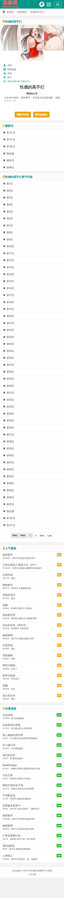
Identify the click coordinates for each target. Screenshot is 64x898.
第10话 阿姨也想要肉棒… (20, 848)
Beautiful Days (10, 765)
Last (50, 535)
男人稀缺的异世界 (13, 735)
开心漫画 (48, 870)
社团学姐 (8, 574)
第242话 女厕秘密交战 (21, 588)
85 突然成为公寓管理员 (21, 728)
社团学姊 (8, 645)
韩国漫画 (22, 12)
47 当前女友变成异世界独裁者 (23, 738)
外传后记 (15, 678)
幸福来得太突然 (11, 725)
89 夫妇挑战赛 (17, 718)
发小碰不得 (9, 745)
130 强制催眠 (17, 748)
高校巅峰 (8, 655)
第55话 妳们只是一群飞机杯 (22, 839)
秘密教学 (8, 554)
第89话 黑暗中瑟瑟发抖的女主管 (25, 768)
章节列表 (24, 114)
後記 (13, 578)
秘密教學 (8, 635)
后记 (13, 688)
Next (42, 535)
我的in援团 (9, 845)
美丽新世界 (9, 615)
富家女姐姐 (9, 675)
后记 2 (14, 668)
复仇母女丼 (9, 695)
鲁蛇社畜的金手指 (13, 785)
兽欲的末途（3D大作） (15, 625)
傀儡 (5, 605)
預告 (13, 658)
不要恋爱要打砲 (11, 835)
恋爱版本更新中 (11, 805)
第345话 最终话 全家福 (21, 608)
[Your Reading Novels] (49, 4)
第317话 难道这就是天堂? (23, 558)
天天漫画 (33, 870)
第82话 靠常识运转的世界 (22, 788)
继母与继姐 (9, 665)
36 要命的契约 (16, 758)
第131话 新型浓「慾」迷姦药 (24, 859)
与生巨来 (8, 775)
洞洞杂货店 (9, 594)
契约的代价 (9, 755)
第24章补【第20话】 (20, 628)
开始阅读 (42, 114)
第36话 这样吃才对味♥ (20, 778)
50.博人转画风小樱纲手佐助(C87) (27, 568)
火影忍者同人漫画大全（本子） (20, 564)
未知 (9, 65)
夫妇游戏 (8, 715)
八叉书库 (32, 874)
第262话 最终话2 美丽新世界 (24, 618)
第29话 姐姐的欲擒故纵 (20, 798)
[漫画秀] (11, 4)
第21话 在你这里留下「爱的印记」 (25, 808)
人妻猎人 (8, 855)
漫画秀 (40, 870)
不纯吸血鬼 (9, 795)
